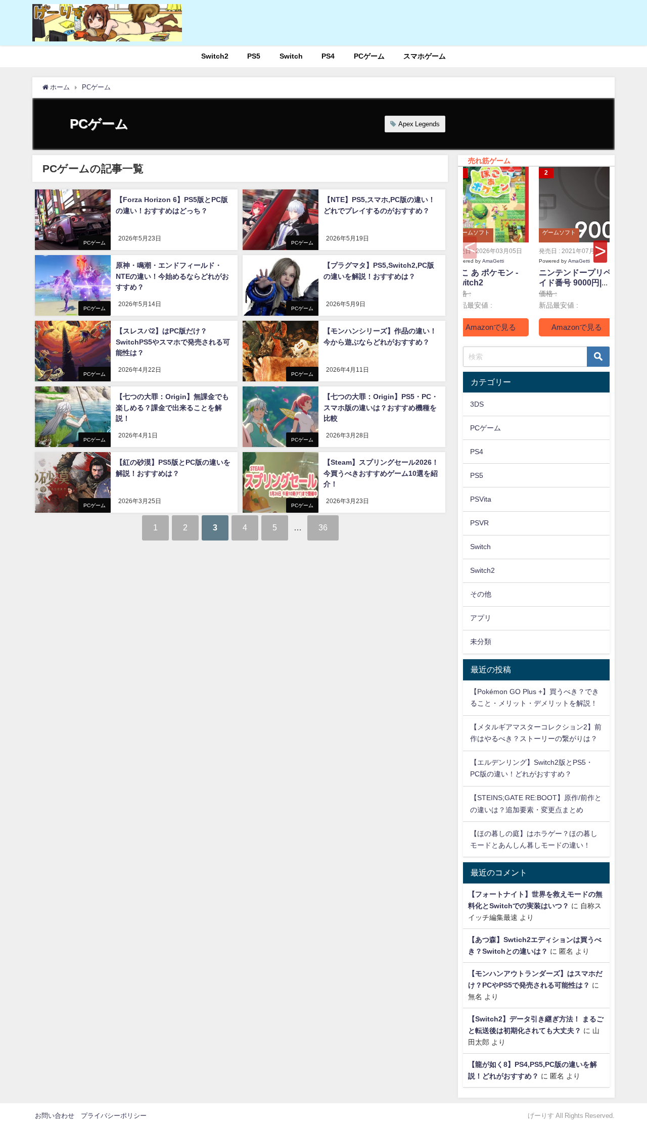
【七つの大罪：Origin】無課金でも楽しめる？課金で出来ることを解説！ (172, 407)
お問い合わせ (54, 1115)
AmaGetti (493, 260)
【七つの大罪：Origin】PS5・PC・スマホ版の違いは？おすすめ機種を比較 (381, 407)
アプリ (480, 617)
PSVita (480, 499)
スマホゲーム (424, 56)
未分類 (480, 641)
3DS (477, 404)
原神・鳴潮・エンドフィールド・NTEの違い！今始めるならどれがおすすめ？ (172, 276)
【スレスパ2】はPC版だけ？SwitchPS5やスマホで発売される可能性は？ (173, 341)
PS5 (253, 56)
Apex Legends (419, 124)
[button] (600, 251)
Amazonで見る (491, 327)
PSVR (479, 522)
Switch (291, 56)
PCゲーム (369, 56)
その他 (480, 594)
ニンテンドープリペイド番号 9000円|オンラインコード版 (575, 283)
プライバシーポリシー (114, 1115)
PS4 (328, 56)
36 (323, 527)
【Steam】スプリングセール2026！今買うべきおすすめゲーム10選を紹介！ (381, 473)
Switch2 (214, 56)
